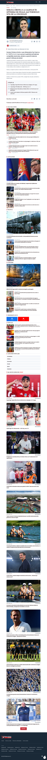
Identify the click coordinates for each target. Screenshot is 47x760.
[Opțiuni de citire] (44, 757)
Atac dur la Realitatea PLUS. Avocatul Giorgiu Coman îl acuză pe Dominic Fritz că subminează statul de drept (26, 247)
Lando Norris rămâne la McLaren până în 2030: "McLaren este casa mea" (23, 93)
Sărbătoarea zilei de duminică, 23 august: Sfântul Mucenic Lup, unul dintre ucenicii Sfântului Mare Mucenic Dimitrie (23, 151)
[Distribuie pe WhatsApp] (37, 41)
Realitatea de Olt (38, 749)
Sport (14, 5)
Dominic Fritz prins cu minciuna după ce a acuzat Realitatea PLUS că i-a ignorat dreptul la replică (25, 258)
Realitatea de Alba (4, 751)
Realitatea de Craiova (24, 747)
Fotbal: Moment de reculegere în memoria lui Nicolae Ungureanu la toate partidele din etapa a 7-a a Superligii (23, 724)
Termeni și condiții (8, 740)
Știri (11, 5)
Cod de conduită (25, 740)
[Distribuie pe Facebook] (34, 41)
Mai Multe (23, 728)
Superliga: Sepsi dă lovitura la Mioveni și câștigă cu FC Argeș (24, 84)
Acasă (8, 5)
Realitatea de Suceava (13, 749)
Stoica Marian (37, 398)
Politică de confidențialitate (17, 740)
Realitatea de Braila (32, 747)
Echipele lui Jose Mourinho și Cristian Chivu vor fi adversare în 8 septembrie (24, 89)
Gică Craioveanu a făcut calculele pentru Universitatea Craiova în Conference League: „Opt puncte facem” (23, 635)
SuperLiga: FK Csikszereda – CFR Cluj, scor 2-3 (21, 86)
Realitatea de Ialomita (4, 749)
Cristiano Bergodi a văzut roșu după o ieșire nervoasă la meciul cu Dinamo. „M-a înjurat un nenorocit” (23, 146)
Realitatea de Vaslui (40, 747)
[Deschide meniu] (39, 2)
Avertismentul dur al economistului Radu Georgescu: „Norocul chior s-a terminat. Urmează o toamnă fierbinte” (27, 299)
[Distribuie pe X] (39, 41)
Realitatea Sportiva (10, 747)
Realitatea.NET (3, 747)
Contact (2, 740)
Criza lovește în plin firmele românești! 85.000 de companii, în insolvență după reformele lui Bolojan (26, 310)
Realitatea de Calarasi (31, 749)
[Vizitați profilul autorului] (8, 41)
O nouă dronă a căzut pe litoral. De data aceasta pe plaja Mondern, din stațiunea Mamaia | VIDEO (27, 189)
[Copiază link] (32, 41)
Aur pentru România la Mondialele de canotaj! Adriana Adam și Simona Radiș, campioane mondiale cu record (22, 606)
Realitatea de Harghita (30, 751)
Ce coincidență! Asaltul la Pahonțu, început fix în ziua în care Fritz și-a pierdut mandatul (27, 194)
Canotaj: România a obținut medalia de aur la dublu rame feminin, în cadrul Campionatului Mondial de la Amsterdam (23, 546)
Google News (30, 102)
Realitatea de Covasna (12, 751)
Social (10, 139)
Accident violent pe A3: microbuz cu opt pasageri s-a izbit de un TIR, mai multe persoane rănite (27, 337)
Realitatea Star (17, 747)
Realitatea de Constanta (21, 751)
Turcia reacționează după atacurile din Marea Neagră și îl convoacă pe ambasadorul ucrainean (27, 242)
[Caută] (36, 2)
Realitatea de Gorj (17, 41)
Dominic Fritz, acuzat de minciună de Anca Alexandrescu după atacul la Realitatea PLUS (27, 253)
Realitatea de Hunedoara (22, 749)
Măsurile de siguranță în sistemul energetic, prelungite (20, 289)
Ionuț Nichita (37, 573)
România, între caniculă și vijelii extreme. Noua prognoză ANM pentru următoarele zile (27, 331)
